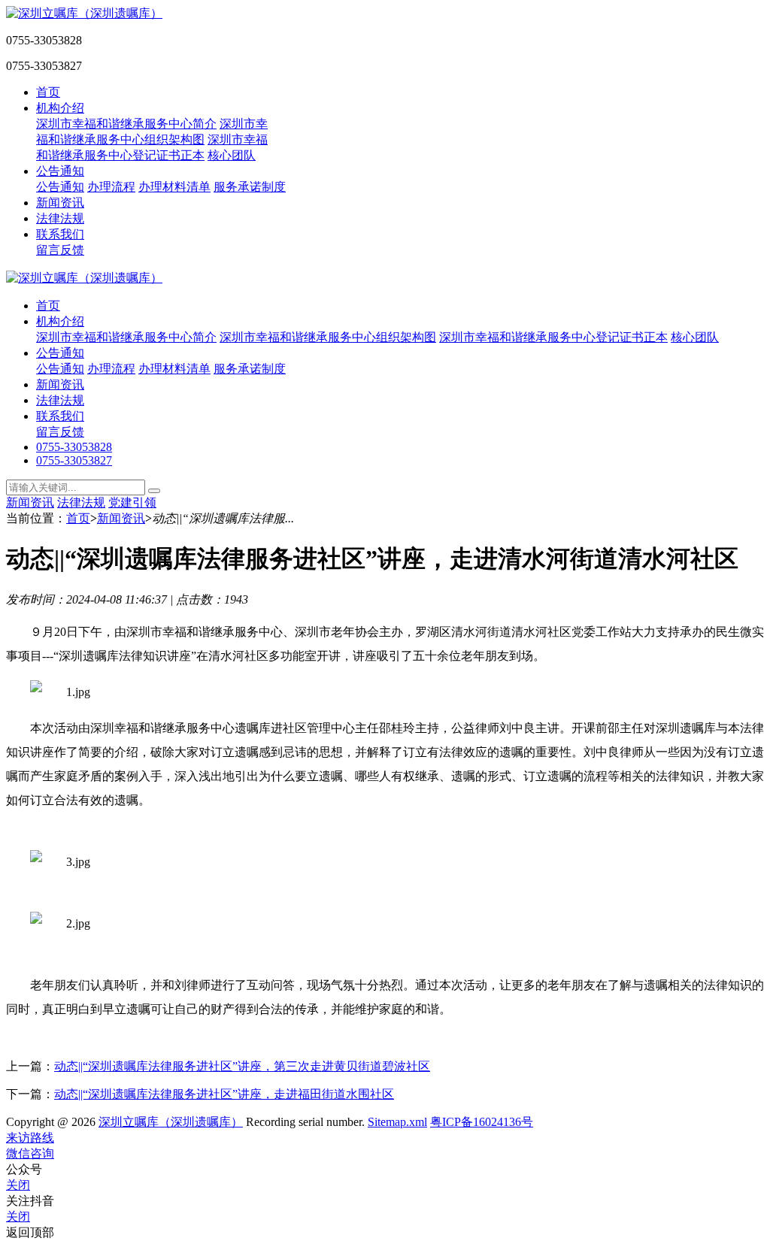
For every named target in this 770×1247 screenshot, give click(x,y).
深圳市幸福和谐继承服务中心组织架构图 (328, 337)
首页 (48, 92)
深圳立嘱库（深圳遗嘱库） (171, 1121)
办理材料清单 (174, 186)
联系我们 (60, 234)
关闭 (18, 1185)
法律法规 (60, 218)
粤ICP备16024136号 (481, 1121)
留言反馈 (60, 250)
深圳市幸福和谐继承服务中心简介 (126, 123)
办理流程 (111, 186)
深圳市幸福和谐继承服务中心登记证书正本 (553, 337)
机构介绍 (60, 107)
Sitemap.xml (397, 1121)
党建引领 (132, 502)
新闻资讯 (60, 202)
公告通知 (60, 171)
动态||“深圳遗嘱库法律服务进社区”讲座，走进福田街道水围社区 (224, 1094)
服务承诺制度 (250, 186)
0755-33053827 (74, 460)
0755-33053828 (74, 446)
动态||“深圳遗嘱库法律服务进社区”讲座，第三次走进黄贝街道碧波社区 (242, 1066)
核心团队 (232, 155)
